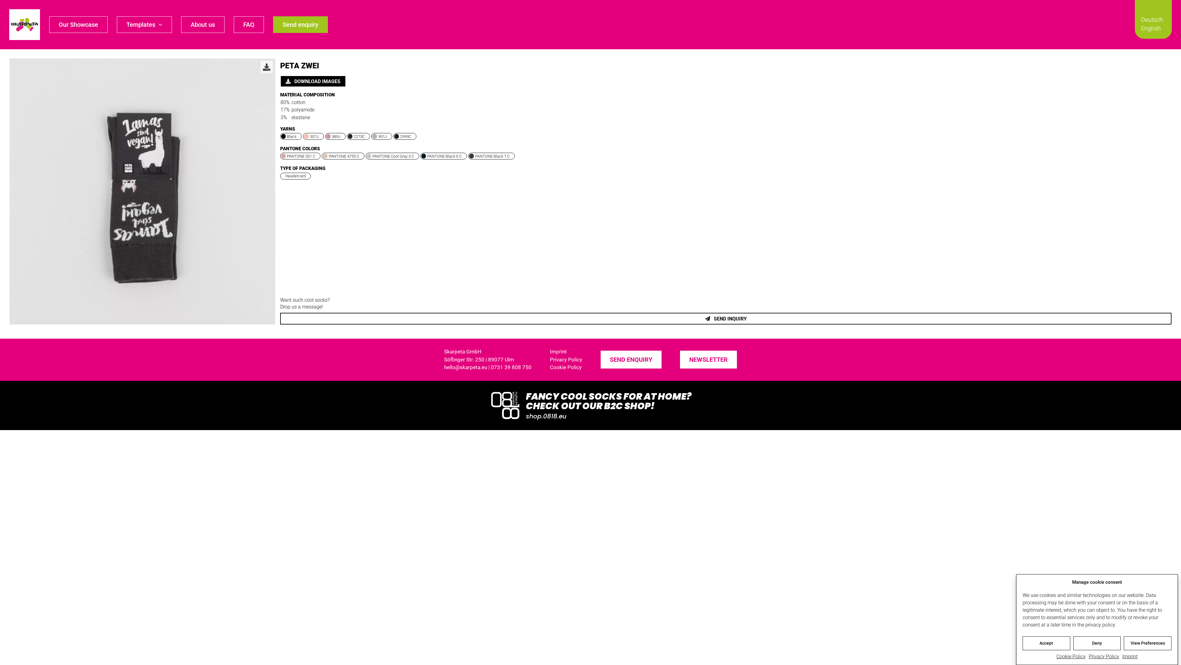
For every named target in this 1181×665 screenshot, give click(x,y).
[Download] (266, 67)
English (1151, 28)
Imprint (1130, 656)
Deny (1097, 643)
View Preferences (1148, 643)
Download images (316, 81)
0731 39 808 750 (511, 367)
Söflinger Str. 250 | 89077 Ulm (479, 360)
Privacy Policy (1104, 656)
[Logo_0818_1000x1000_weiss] (505, 392)
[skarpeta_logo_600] (24, 11)
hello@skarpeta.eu (465, 367)
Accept (1046, 643)
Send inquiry (730, 319)
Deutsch (1152, 19)
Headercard (295, 176)
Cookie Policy (1071, 656)
